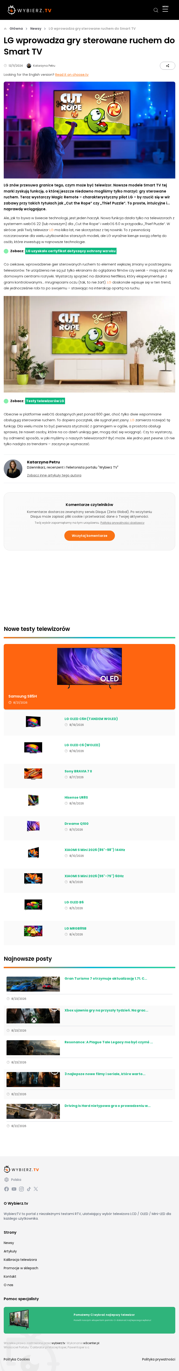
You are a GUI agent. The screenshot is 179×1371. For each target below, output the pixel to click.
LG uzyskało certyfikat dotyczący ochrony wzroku (71, 251)
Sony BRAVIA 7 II (78, 771)
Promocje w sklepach (21, 1268)
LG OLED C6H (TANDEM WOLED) (91, 719)
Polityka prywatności (158, 1359)
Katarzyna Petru (44, 66)
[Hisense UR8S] (33, 800)
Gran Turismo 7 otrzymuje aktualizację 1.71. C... (106, 979)
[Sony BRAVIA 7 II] (33, 774)
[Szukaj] (156, 10)
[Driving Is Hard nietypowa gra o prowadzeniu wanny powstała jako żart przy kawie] (33, 1111)
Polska (16, 1179)
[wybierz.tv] (29, 10)
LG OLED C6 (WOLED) (82, 745)
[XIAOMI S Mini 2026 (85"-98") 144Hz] (33, 852)
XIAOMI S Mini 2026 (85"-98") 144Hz (95, 850)
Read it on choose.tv (72, 74)
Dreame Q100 (77, 824)
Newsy (35, 28)
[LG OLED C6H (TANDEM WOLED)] (33, 721)
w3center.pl (91, 1343)
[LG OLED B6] (33, 905)
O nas (8, 1285)
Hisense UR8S (76, 798)
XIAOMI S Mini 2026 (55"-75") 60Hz (94, 876)
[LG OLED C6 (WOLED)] (33, 747)
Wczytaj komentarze (89, 535)
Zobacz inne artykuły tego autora (54, 475)
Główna (16, 28)
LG (52, 229)
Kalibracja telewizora (20, 1259)
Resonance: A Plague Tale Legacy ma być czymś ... (109, 1042)
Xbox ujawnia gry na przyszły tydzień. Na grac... (106, 1010)
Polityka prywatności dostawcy (122, 523)
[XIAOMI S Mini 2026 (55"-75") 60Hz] (33, 878)
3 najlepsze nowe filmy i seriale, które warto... (105, 1074)
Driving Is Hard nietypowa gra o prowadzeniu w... (108, 1106)
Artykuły (10, 1251)
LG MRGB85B (75, 929)
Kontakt (10, 1276)
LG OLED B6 (74, 902)
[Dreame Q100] (33, 826)
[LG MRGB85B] (33, 931)
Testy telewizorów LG (45, 401)
